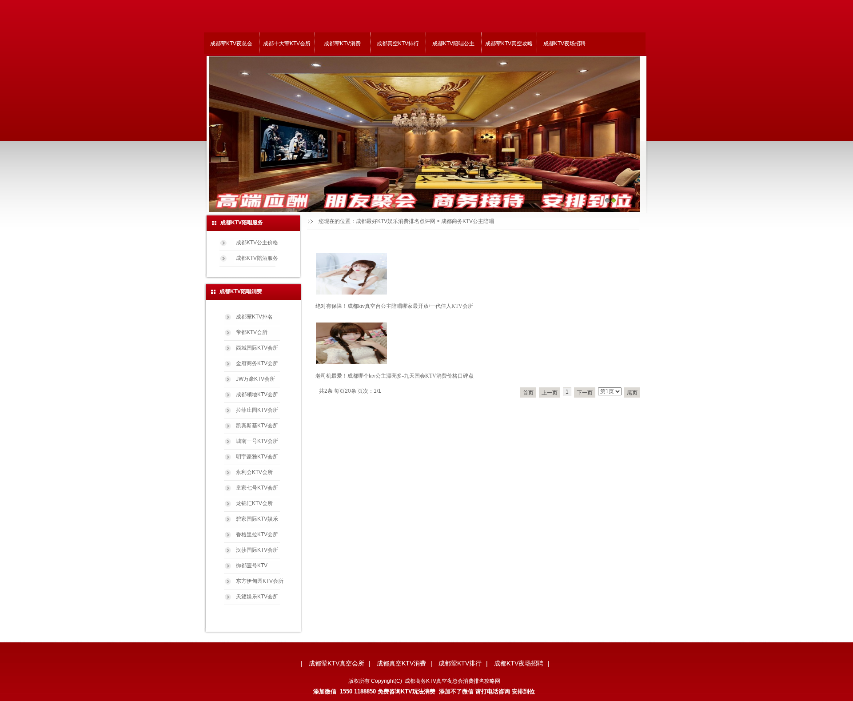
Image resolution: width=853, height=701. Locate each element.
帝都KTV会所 (251, 332)
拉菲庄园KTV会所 (257, 410)
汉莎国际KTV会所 (257, 550)
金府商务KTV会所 (257, 363)
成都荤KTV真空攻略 (509, 43)
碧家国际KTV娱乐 (257, 519)
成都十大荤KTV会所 (287, 43)
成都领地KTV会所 (257, 394)
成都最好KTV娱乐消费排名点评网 (395, 221)
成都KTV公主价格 (257, 242)
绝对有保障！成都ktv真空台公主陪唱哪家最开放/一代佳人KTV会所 (394, 306)
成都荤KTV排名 (254, 317)
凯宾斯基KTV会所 (257, 425)
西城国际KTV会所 (257, 348)
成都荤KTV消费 (342, 43)
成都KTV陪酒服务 (257, 258)
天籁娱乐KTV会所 (257, 596)
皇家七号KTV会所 (257, 488)
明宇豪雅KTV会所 (257, 457)
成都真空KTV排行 (398, 43)
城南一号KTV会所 (257, 441)
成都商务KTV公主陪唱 (467, 221)
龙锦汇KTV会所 (254, 503)
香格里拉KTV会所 (257, 534)
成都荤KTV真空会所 (336, 663)
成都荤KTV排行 (460, 663)
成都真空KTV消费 (401, 663)
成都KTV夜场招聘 (564, 43)
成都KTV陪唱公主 (453, 43)
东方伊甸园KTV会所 (259, 581)
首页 (528, 393)
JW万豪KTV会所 (255, 379)
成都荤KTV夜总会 (231, 43)
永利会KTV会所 (254, 472)
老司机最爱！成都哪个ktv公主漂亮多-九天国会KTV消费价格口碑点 (394, 376)
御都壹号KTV (251, 565)
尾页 (632, 393)
